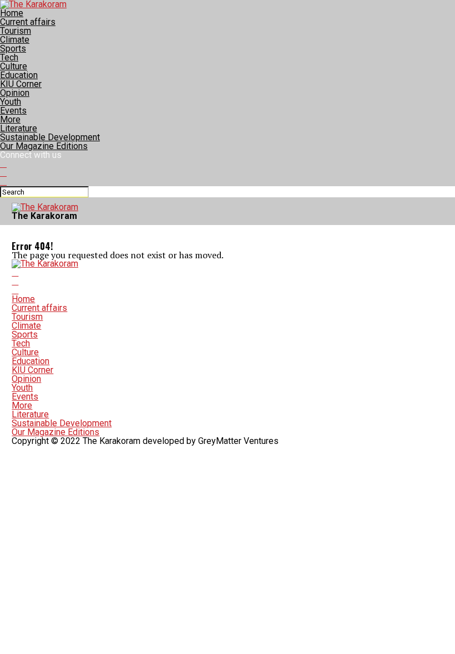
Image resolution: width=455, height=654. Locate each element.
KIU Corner (21, 84)
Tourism (15, 30)
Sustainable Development (50, 137)
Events (13, 110)
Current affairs (27, 22)
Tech (9, 57)
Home (11, 13)
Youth (10, 101)
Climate (14, 39)
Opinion (14, 93)
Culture (13, 66)
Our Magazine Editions (44, 146)
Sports (13, 48)
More (10, 119)
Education (19, 75)
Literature (18, 128)
